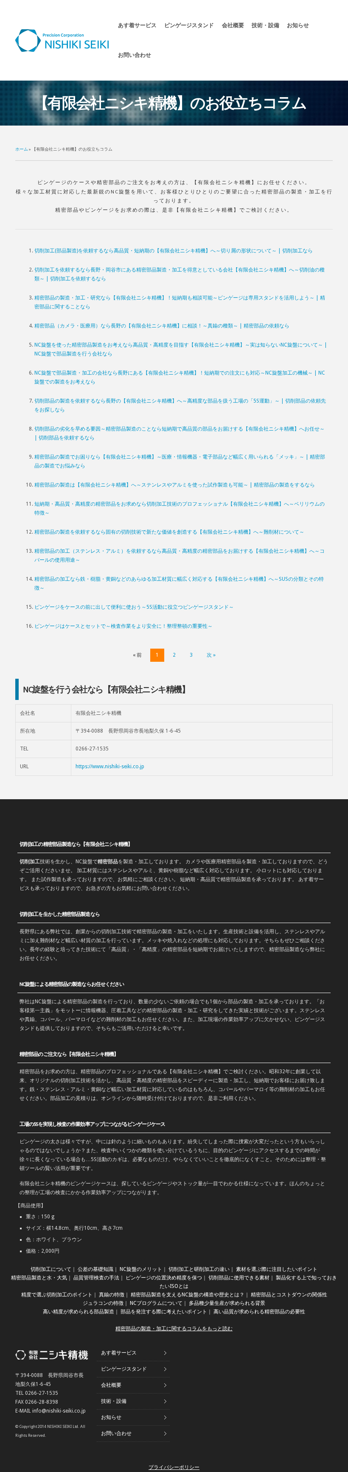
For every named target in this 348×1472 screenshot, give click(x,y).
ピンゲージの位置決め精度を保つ (164, 1278)
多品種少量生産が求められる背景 (227, 1303)
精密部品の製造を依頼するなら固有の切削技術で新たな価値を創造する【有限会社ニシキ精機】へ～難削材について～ (169, 532)
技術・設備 (265, 25)
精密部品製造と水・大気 (39, 1278)
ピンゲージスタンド (189, 25)
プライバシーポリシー (174, 1467)
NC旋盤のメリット (141, 1269)
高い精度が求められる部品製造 (78, 1312)
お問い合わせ (134, 55)
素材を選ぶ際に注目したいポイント (276, 1269)
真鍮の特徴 (111, 1295)
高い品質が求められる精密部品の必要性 (259, 1312)
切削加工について (51, 1269)
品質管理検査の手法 (96, 1278)
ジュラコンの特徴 (103, 1303)
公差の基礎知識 (95, 1269)
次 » (211, 655)
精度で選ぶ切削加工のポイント (57, 1295)
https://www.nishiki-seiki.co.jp (110, 767)
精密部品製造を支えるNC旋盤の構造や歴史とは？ (187, 1295)
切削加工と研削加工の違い (199, 1269)
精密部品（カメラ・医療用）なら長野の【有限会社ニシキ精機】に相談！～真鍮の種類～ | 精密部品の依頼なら (161, 326)
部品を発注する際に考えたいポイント (164, 1312)
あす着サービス (137, 25)
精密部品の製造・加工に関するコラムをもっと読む (174, 1329)
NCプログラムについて (156, 1303)
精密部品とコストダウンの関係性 (289, 1295)
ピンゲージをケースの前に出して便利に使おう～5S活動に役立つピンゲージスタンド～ (134, 607)
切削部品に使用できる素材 (238, 1278)
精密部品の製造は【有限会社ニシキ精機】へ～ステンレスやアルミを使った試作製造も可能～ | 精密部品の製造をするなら (174, 485)
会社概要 (233, 25)
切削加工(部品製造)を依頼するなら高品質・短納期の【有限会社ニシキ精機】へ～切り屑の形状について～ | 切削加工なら (173, 251)
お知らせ (298, 25)
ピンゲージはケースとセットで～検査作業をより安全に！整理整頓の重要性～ (123, 626)
